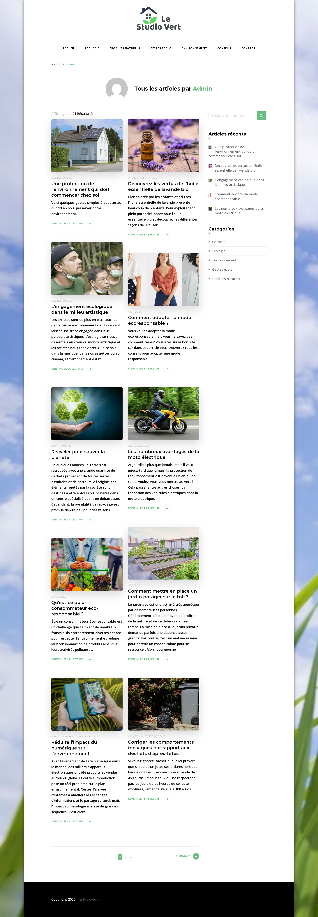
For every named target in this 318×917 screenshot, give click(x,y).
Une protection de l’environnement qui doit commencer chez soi (80, 189)
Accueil (69, 48)
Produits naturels (124, 48)
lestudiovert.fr (89, 899)
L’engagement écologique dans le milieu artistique (81, 309)
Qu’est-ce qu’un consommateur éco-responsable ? (74, 608)
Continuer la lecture (67, 223)
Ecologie (92, 48)
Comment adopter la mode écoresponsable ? (159, 320)
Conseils (224, 48)
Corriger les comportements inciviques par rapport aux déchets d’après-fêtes (161, 747)
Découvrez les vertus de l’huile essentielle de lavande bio (163, 186)
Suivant (183, 856)
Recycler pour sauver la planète (78, 454)
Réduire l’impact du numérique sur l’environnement (74, 748)
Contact (248, 48)
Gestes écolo (161, 48)
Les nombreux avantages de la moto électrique (163, 454)
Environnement (194, 48)
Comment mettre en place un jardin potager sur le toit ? (162, 593)
